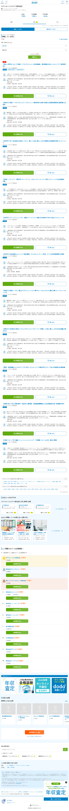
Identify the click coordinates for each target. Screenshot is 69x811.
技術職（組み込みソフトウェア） (44, 481)
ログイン (6, 3)
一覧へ (66, 701)
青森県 (9, 489)
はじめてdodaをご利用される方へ (34, 736)
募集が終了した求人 (51, 29)
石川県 (28, 489)
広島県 (44, 489)
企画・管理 (10, 481)
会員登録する (34, 732)
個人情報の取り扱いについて (11, 801)
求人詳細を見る (18, 96)
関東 (8, 767)
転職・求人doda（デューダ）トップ (9, 791)
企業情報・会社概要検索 (23, 791)
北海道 (5, 489)
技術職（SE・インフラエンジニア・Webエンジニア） (24, 481)
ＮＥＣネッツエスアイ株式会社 (35, 791)
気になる (62, 3)
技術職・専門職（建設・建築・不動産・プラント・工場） (16, 483)
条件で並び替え (64, 39)
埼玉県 (17, 489)
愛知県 (36, 489)
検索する (34, 57)
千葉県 (21, 489)
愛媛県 (52, 489)
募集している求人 (18, 29)
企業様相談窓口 (19, 783)
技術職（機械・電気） (57, 481)
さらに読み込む (59, 509)
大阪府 (40, 489)
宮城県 (13, 489)
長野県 (32, 489)
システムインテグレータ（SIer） (22, 765)
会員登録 (2, 3)
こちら (19, 785)
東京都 (24, 489)
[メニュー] (67, 2)
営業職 (5, 481)
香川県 (48, 489)
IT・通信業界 (10, 765)
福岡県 (56, 489)
